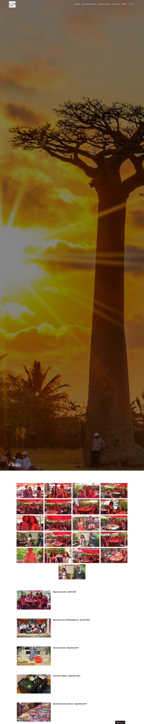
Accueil (77, 4)
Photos (131, 4)
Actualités (115, 4)
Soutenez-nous (104, 4)
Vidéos (124, 4)
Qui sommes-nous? (89, 4)
